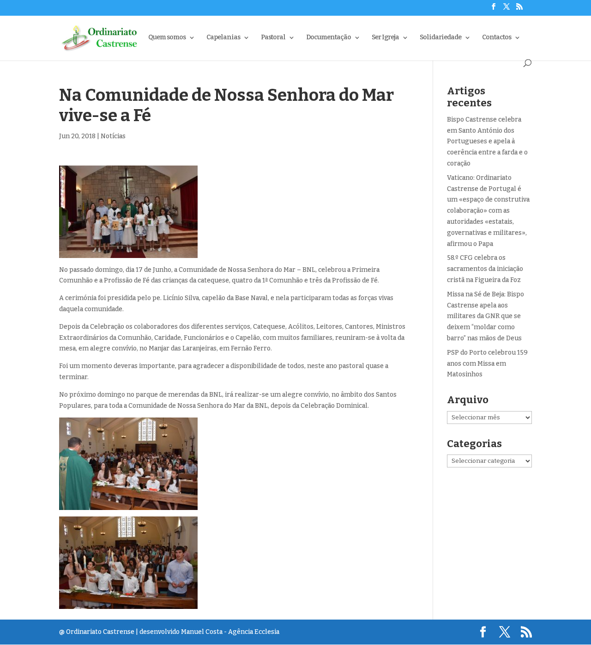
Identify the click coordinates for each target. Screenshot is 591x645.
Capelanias (223, 37)
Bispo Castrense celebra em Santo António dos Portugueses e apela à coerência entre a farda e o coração (487, 141)
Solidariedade (440, 37)
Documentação (328, 37)
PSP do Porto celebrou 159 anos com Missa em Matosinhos (487, 364)
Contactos (496, 37)
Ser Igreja (385, 37)
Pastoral (273, 37)
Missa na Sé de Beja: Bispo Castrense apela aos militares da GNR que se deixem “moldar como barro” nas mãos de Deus (485, 316)
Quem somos (167, 37)
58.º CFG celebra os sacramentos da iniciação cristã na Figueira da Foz (485, 269)
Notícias (113, 136)
